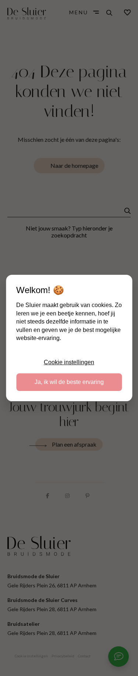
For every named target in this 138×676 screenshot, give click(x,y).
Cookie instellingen (69, 362)
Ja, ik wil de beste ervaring (69, 382)
